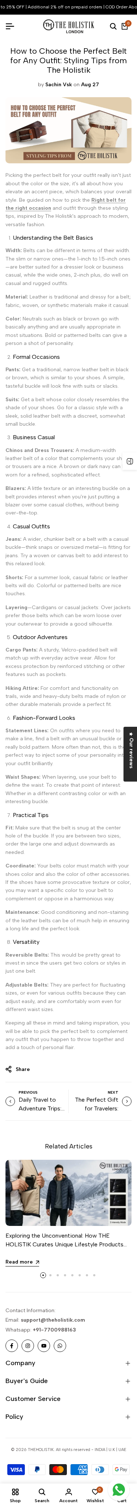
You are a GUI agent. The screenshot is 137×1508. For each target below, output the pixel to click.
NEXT (113, 1092)
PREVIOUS (28, 1092)
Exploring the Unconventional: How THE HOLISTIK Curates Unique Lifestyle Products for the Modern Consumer (64, 1244)
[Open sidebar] (129, 461)
